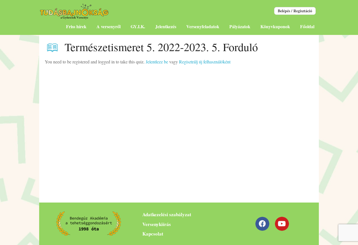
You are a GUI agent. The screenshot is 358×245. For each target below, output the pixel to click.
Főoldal (307, 26)
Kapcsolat (152, 233)
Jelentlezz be (157, 62)
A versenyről (108, 26)
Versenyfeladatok (202, 26)
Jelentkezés (165, 26)
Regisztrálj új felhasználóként (204, 62)
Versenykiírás (156, 224)
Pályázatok (239, 26)
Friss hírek (76, 26)
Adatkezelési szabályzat (166, 214)
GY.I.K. (138, 26)
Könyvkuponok (275, 26)
